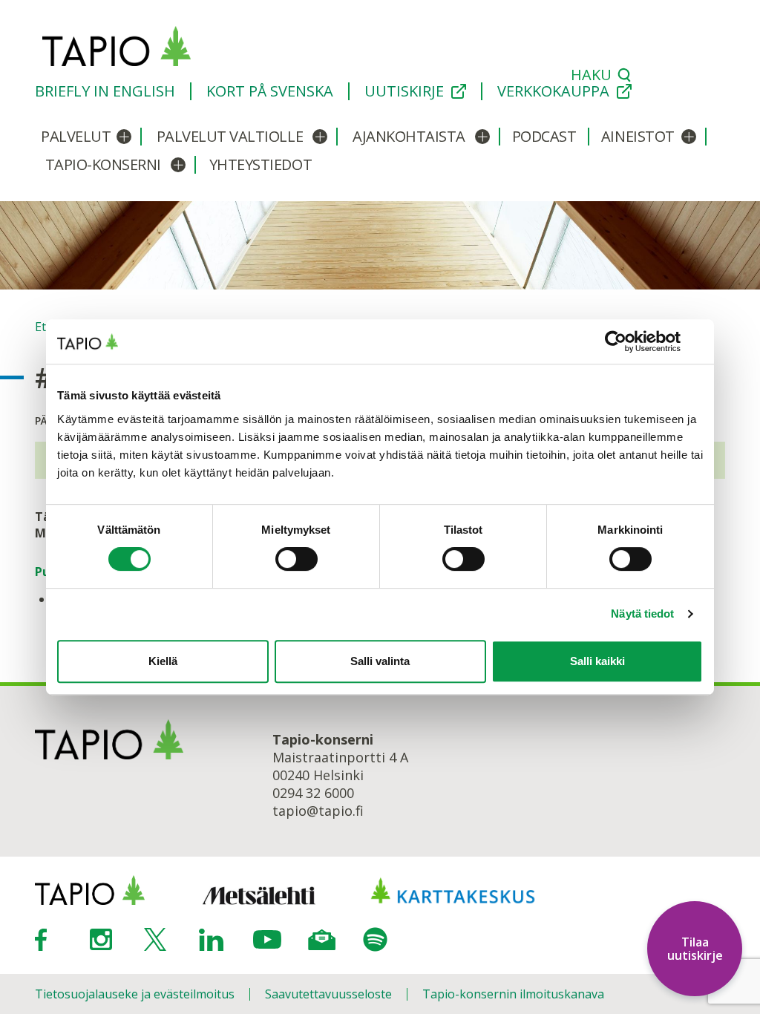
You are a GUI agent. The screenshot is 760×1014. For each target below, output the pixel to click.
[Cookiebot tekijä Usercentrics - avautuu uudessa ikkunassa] (638, 341)
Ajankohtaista (409, 136)
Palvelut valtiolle (230, 136)
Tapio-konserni (103, 164)
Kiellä (162, 661)
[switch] (296, 559)
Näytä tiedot (642, 613)
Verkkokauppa (553, 91)
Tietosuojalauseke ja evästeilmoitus (135, 994)
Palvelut (76, 136)
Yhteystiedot (260, 164)
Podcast (544, 136)
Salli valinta (380, 661)
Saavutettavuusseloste (328, 994)
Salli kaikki (597, 661)
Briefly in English (105, 91)
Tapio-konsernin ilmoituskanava (513, 994)
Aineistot (638, 136)
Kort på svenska (269, 91)
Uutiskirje (404, 91)
